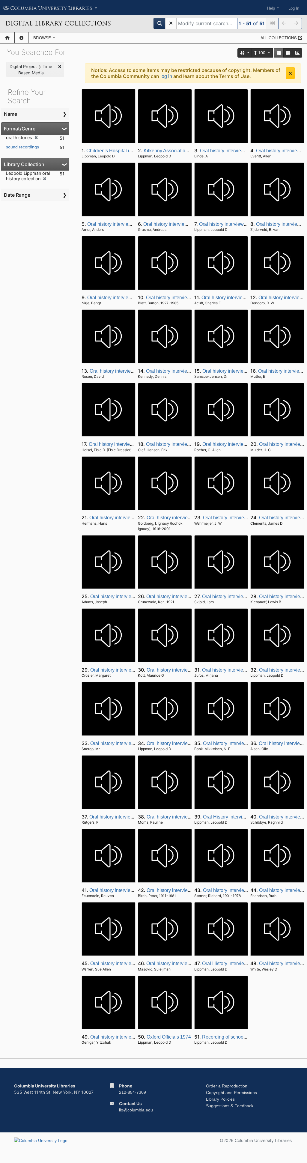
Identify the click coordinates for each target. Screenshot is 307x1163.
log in (166, 76)
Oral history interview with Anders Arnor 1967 (135, 224)
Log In (293, 8)
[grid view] (279, 53)
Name (10, 114)
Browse (42, 37)
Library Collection (24, 164)
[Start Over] (171, 23)
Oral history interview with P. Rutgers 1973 (134, 816)
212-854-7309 (132, 1092)
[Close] (290, 73)
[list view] (288, 53)
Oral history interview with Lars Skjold (242, 596)
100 (262, 52)
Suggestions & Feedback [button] (229, 1105)
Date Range (17, 195)
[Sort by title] (244, 53)
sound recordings (22, 147)
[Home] (7, 37)
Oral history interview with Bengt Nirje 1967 (133, 297)
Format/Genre (19, 129)
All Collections (279, 37)
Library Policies (220, 1099)
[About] (21, 37)
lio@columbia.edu (136, 1110)
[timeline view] (297, 53)
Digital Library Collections (58, 23)
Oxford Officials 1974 (169, 1036)
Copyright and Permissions (231, 1092)
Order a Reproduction (226, 1086)
